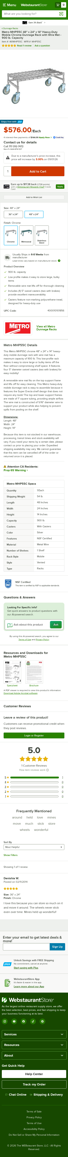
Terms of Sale (34, 1111)
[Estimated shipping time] (59, 260)
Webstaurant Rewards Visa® (30, 187)
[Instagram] (5, 1021)
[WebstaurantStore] (34, 1000)
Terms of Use (24, 639)
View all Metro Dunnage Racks (46, 328)
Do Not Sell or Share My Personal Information (34, 1135)
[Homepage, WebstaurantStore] (34, 5)
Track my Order (34, 1084)
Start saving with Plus (26, 967)
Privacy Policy (42, 639)
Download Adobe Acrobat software (21, 693)
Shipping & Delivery (48, 1094)
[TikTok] (33, 1021)
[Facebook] (23, 1021)
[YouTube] (14, 1021)
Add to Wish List (34, 197)
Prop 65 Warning (15, 470)
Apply (60, 187)
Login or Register (34, 735)
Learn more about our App (29, 986)
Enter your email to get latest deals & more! (32, 939)
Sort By (8, 842)
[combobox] (34, 13)
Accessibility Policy (34, 1129)
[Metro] (18, 328)
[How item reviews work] (47, 770)
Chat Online (17, 1094)
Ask (55, 624)
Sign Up (57, 946)
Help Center (34, 1074)
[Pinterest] (42, 1021)
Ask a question (42, 45)
